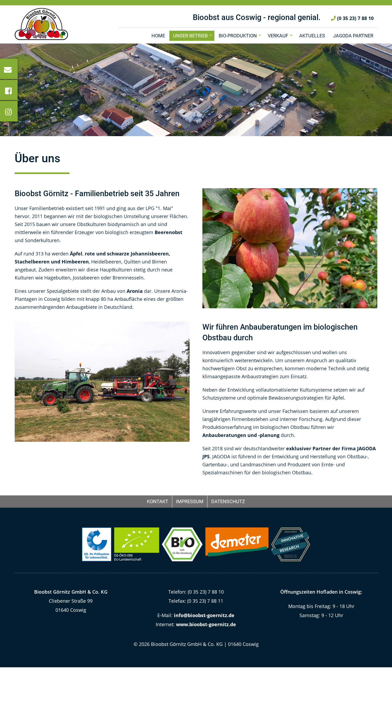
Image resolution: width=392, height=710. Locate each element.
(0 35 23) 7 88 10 (355, 18)
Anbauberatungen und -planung (240, 435)
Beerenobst (168, 232)
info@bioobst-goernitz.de (204, 615)
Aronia (135, 291)
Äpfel (76, 253)
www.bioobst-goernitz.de (206, 624)
